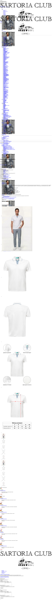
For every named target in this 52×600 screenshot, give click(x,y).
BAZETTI (4, 48)
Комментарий (3, 201)
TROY (4, 94)
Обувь (4, 151)
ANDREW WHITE (5, 45)
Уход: (1, 173)
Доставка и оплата (4, 137)
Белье (4, 106)
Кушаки (4, 102)
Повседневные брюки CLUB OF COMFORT (9, 149)
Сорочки (4, 154)
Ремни (4, 103)
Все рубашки (5, 125)
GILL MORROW (5, 62)
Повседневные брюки (6, 136)
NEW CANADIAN (5, 83)
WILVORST (5, 96)
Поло (4, 129)
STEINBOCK (5, 91)
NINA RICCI (5, 79)
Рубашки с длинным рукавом (7, 124)
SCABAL (4, 88)
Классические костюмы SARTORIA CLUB (9, 198)
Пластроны (4, 100)
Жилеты (4, 156)
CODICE (4, 53)
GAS (4, 60)
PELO (4, 82)
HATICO (4, 64)
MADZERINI (5, 73)
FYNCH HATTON (5, 58)
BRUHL (4, 50)
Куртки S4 (4, 175)
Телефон (1, 580)
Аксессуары (4, 36)
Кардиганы (4, 128)
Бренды (3, 42)
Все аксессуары (5, 108)
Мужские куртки (5, 115)
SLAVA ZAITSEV (5, 90)
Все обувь (4, 134)
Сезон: (1, 172)
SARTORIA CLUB (5, 87)
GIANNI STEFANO (5, 66)
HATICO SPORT (5, 65)
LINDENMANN (5, 71)
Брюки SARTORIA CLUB (6, 145)
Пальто (4, 117)
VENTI (4, 95)
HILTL (4, 66)
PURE (4, 83)
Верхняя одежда (5, 11)
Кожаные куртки (5, 118)
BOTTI (4, 49)
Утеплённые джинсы (6, 152)
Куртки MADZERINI (6, 176)
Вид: (1, 177)
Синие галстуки (5, 119)
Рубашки (4, 14)
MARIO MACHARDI (6, 75)
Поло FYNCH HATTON (3, 498)
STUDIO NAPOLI (5, 92)
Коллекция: (1, 178)
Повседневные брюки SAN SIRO (7, 146)
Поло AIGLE (2, 532)
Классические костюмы (6, 196)
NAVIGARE (5, 78)
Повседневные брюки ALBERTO (7, 147)
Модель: (1, 174)
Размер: (1, 176)
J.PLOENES (4, 67)
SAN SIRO (4, 86)
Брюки (4, 10)
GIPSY (4, 63)
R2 (3, 84)
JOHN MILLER (5, 69)
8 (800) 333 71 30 (2, 143)
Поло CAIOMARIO (2, 490)
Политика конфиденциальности (4, 576)
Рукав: (1, 171)
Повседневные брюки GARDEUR (7, 148)
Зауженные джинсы (5, 151)
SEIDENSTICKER (5, 94)
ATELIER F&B (5, 46)
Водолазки (4, 152)
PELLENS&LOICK (5, 81)
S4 (3, 85)
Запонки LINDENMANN (6, 117)
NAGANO (4, 77)
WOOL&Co (4, 97)
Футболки (4, 130)
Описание (3, 182)
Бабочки (4, 101)
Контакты (3, 139)
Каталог (3, 570)
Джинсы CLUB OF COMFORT (7, 141)
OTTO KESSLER (5, 84)
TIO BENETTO (5, 97)
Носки (4, 107)
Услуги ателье (3, 138)
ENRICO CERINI (5, 57)
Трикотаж (4, 40)
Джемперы (4, 127)
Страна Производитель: (3, 170)
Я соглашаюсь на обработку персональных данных (7, 586)
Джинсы (4, 111)
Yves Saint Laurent (5, 102)
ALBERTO (4, 44)
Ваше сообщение (2, 585)
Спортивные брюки (6, 138)
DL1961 (4, 56)
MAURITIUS (5, 76)
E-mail (2, 199)
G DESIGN (4, 59)
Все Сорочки (5, 123)
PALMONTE (5, 85)
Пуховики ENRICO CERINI (7, 177)
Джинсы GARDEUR (6, 140)
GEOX (4, 61)
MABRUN (4, 72)
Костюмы (4, 148)
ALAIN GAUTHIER (6, 43)
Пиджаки (4, 13)
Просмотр (2, 504)
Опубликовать (6, 205)
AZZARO (4, 47)
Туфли (4, 133)
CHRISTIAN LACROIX (6, 52)
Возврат (3, 571)
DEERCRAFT (5, 54)
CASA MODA (5, 51)
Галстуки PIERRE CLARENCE (7, 116)
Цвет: (1, 175)
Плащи (4, 116)
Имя (2, 198)
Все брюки (4, 113)
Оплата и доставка (4, 183)
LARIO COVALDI (5, 70)
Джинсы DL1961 (5, 142)
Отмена (3, 205)
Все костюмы (5, 121)
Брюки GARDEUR (5, 144)
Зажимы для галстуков (6, 105)
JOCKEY (4, 68)
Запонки (4, 104)
